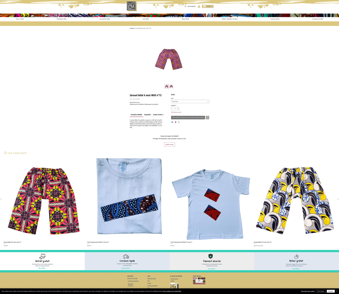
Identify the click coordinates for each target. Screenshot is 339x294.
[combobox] (190, 101)
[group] (169, 202)
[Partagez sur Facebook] (172, 122)
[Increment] (178, 108)
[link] (136, 115)
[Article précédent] (1, 199)
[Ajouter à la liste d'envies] (207, 117)
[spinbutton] (175, 108)
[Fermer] (337, 291)
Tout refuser (320, 291)
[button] (199, 6)
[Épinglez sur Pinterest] (176, 122)
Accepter (330, 291)
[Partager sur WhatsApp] (179, 122)
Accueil (132, 28)
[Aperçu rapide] (44, 199)
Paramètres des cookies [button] (308, 291)
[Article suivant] (338, 199)
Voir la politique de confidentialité (172, 291)
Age (172, 98)
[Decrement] (172, 108)
